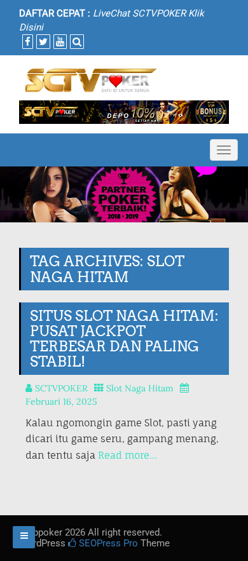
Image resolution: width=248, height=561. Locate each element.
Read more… (127, 455)
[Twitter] (41, 42)
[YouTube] (58, 42)
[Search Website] (75, 42)
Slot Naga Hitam (140, 388)
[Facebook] (26, 42)
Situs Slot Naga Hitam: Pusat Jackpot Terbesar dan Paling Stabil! (124, 339)
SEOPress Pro (107, 543)
